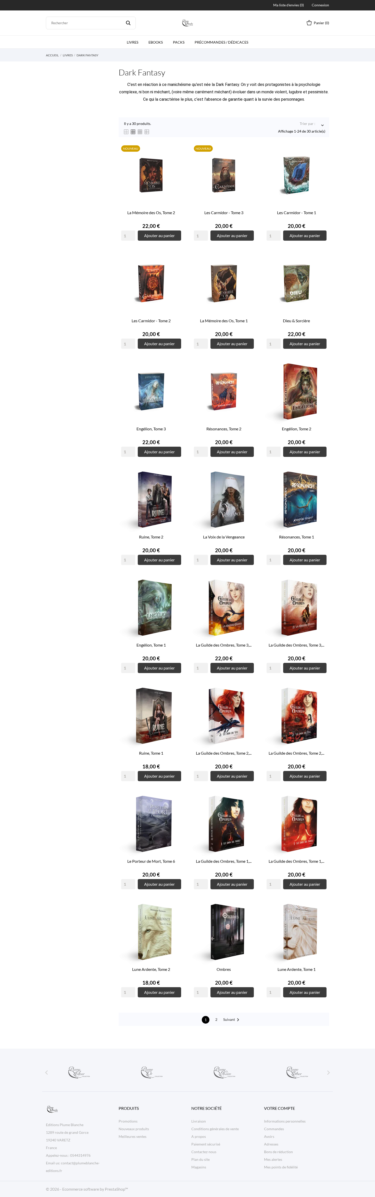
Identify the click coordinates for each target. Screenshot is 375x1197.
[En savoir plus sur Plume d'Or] (151, 1072)
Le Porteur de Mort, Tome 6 (151, 861)
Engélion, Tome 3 (151, 428)
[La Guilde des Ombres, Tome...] (249, 594)
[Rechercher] (128, 23)
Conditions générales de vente (215, 1129)
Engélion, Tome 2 (296, 428)
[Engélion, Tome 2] (321, 378)
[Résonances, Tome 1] (321, 486)
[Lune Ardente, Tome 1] (321, 918)
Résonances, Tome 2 (223, 428)
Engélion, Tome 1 (151, 644)
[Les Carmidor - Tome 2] (176, 270)
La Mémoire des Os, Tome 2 (151, 212)
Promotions (128, 1121)
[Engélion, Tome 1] (176, 594)
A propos (198, 1136)
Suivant (232, 1020)
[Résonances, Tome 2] (249, 378)
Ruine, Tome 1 (151, 753)
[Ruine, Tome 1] (176, 702)
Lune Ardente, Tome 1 (297, 969)
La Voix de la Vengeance (224, 536)
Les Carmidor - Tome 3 (223, 212)
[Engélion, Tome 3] (176, 378)
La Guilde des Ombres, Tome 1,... (224, 861)
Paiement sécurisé (205, 1144)
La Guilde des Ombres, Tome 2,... (224, 753)
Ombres (224, 969)
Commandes (274, 1129)
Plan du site (200, 1159)
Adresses (271, 1144)
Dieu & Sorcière (296, 320)
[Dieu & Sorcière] (321, 270)
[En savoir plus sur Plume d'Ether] (296, 1072)
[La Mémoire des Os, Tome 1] (249, 270)
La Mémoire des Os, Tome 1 (224, 320)
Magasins (198, 1167)
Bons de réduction (278, 1152)
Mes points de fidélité (281, 1167)
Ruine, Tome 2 (151, 536)
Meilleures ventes (132, 1136)
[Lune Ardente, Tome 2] (176, 918)
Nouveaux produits (134, 1129)
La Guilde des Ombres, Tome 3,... (224, 644)
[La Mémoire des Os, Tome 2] (176, 162)
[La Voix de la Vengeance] (249, 486)
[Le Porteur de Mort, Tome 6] (176, 810)
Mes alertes (273, 1159)
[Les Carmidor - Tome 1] (321, 162)
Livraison (198, 1121)
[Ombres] (249, 918)
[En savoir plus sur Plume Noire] (223, 1072)
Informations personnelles (285, 1121)
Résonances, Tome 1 (296, 536)
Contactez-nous (203, 1152)
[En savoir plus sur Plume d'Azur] (78, 1072)
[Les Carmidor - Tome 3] (249, 162)
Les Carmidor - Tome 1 (296, 212)
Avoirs (269, 1136)
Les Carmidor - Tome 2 (151, 320)
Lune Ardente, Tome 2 (151, 969)
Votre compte (279, 1108)
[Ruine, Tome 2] (176, 486)
